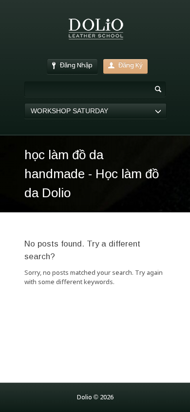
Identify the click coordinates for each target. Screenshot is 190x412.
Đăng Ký (130, 66)
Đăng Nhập (76, 66)
